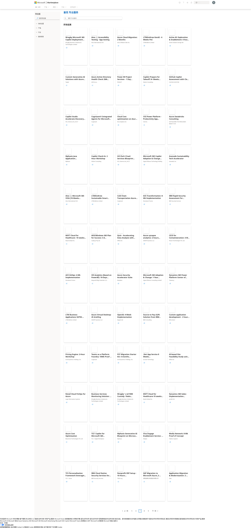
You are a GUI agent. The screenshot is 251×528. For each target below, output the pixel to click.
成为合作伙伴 (85, 519)
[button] (65, 18)
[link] (75, 46)
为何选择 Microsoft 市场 (8, 519)
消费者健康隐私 (5, 527)
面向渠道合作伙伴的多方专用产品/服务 (192, 519)
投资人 (115, 521)
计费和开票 (76, 519)
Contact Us (20, 527)
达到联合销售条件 (143, 519)
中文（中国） (4, 523)
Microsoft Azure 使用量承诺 (63, 519)
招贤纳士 (84, 521)
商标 (41, 527)
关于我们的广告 (49, 527)
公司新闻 (100, 521)
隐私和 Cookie (29, 527)
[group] (66, 47)
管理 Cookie (58, 527)
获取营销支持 (103, 519)
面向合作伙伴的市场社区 (157, 519)
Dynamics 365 (26, 521)
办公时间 (29, 519)
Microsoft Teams (75, 521)
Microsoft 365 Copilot (62, 521)
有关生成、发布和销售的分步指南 (126, 519)
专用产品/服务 (49, 519)
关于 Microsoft (92, 521)
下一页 (154, 511)
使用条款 (37, 527)
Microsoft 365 (36, 521)
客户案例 (22, 519)
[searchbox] (49, 18)
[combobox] (93, 18)
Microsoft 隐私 (108, 521)
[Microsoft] (40, 2)
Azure (20, 521)
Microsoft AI (4, 521)
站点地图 (14, 527)
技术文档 (41, 519)
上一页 (126, 511)
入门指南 (35, 519)
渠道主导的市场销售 (172, 519)
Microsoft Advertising (48, 521)
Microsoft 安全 (13, 521)
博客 (17, 519)
